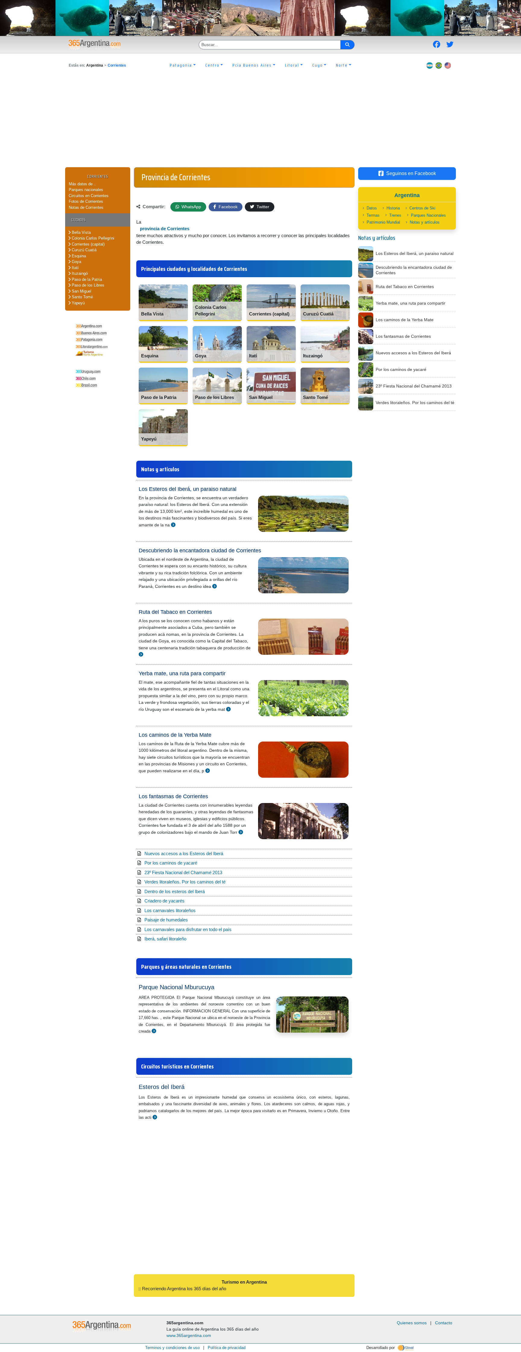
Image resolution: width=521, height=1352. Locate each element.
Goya (76, 261)
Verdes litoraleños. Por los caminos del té (185, 881)
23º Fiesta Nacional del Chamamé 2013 (183, 872)
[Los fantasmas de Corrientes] (240, 832)
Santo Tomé (82, 297)
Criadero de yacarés (164, 900)
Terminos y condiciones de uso (172, 1347)
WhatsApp (190, 206)
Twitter (262, 206)
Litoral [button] (292, 65)
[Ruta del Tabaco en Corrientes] (141, 654)
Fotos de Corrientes (86, 201)
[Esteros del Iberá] (155, 1117)
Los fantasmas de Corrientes (173, 796)
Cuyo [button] (317, 65)
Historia (393, 208)
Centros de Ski (422, 208)
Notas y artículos (425, 222)
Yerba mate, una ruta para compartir (182, 673)
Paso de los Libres (87, 285)
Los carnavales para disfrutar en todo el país (188, 929)
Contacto (443, 1322)
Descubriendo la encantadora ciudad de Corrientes (200, 550)
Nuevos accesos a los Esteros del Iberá (183, 853)
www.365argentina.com (188, 1335)
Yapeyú (78, 303)
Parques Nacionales (428, 215)
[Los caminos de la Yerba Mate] (207, 770)
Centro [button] (212, 65)
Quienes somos (412, 1322)
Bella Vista (81, 232)
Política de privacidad (226, 1347)
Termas (373, 215)
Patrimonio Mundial (383, 222)
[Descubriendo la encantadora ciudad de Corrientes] (214, 586)
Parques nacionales (86, 189)
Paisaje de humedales (166, 919)
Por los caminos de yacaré (170, 862)
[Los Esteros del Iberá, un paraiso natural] (173, 524)
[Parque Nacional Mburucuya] (154, 1031)
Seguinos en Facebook (411, 173)
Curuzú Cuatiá (83, 250)
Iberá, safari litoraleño (165, 938)
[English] (447, 65)
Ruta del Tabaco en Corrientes (175, 612)
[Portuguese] (438, 65)
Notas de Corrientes (86, 207)
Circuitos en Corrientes (89, 195)
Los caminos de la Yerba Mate (175, 735)
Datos (372, 208)
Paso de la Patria (86, 279)
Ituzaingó (79, 273)
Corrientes (117, 65)
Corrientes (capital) (88, 244)
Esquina (78, 256)
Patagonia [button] (181, 65)
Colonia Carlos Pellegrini (92, 238)
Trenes (395, 215)
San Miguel (81, 291)
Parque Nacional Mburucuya (176, 987)
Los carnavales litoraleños (170, 910)
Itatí (75, 267)
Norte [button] (342, 65)
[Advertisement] (260, 122)
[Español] (429, 65)
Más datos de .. (82, 184)
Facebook (227, 206)
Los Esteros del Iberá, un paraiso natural (187, 489)
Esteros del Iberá (162, 1087)
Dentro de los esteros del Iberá (174, 891)
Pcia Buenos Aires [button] (252, 65)
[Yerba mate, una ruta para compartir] (228, 709)
